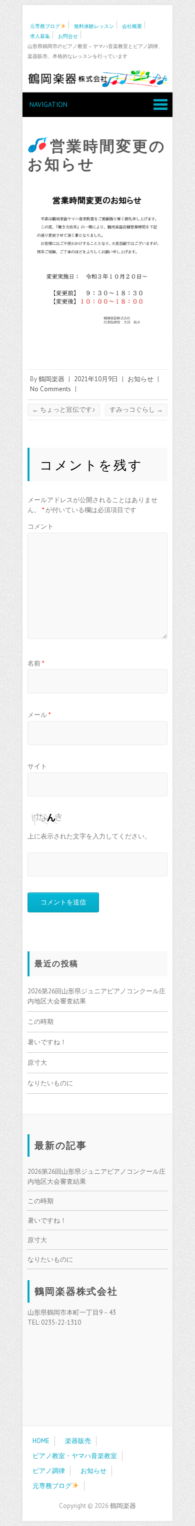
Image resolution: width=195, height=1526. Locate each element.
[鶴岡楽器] (98, 79)
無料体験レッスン (94, 25)
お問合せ (68, 35)
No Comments (50, 389)
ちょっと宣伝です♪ (64, 409)
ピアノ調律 (48, 1471)
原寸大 (37, 1062)
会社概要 (132, 25)
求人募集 (40, 35)
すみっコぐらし (136, 409)
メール (39, 715)
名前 (36, 663)
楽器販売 (78, 1441)
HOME (41, 1441)
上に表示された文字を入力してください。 (89, 836)
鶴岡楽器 (51, 379)
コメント (41, 526)
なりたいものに (50, 1083)
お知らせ (141, 379)
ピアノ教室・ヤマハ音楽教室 (74, 1456)
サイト (37, 766)
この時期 (41, 1021)
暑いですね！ (47, 1042)
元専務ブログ (45, 25)
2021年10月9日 (96, 379)
